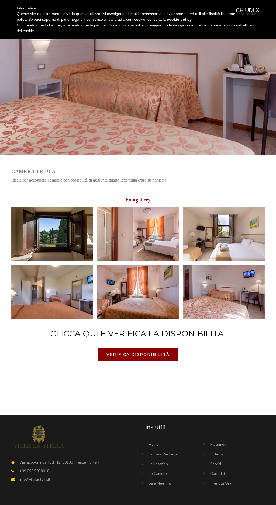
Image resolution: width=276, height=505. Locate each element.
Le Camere (158, 473)
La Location (158, 463)
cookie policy (179, 19)
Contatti (217, 473)
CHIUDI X (247, 10)
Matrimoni (218, 444)
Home (154, 444)
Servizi (215, 463)
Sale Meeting (160, 483)
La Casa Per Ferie (163, 454)
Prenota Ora (220, 483)
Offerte (216, 454)
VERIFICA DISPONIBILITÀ (138, 354)
